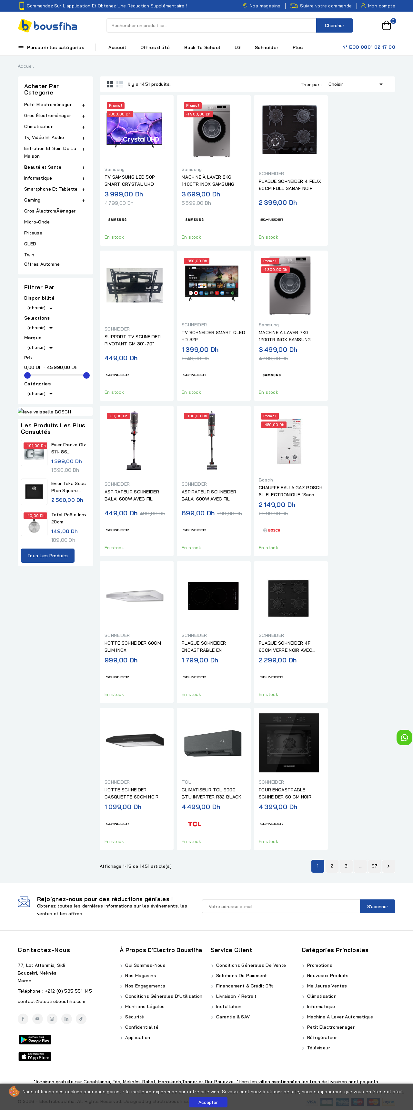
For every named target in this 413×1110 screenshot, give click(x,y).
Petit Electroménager (48, 104)
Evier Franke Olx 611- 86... (68, 448)
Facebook (23, 1019)
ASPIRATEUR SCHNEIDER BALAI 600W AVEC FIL (132, 495)
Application (137, 1037)
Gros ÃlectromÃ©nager (50, 211)
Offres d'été (155, 47)
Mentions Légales (144, 1006)
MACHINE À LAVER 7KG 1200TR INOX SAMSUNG (285, 336)
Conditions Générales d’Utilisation (163, 996)
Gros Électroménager (47, 115)
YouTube (37, 1019)
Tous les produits (47, 556)
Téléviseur (318, 1048)
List (119, 84)
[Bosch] (272, 529)
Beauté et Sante (42, 167)
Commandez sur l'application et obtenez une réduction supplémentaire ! (107, 6)
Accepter (208, 1102)
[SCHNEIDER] (272, 219)
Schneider (266, 47)
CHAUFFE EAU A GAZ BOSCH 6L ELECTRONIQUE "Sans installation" (290, 491)
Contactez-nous (44, 950)
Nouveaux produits (327, 975)
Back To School (202, 47)
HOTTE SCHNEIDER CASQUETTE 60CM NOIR (132, 793)
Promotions (319, 965)
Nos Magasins (140, 975)
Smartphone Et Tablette (51, 189)
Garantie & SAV (232, 1017)
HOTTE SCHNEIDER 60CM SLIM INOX (133, 646)
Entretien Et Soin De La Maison (50, 152)
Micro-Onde (37, 222)
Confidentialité (141, 1027)
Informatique (38, 178)
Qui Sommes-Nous (145, 965)
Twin (29, 255)
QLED (31, 244)
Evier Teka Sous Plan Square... (68, 487)
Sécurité (134, 1017)
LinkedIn (66, 1019)
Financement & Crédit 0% (244, 986)
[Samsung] (117, 219)
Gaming (32, 200)
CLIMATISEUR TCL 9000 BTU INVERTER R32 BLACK (212, 793)
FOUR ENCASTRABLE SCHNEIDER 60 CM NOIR (285, 793)
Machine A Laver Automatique (339, 1017)
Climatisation (39, 126)
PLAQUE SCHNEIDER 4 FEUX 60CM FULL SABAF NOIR (290, 184)
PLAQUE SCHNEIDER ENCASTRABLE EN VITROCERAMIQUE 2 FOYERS (213, 647)
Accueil (117, 47)
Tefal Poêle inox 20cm (69, 518)
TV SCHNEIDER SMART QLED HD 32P (213, 336)
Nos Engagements (144, 986)
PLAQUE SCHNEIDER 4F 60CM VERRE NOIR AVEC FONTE (285, 647)
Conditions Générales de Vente (250, 965)
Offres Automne (42, 264)
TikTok (81, 1019)
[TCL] (194, 823)
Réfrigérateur (321, 1037)
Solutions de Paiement (241, 975)
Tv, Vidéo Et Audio (44, 137)
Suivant (388, 866)
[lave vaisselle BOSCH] (55, 411)
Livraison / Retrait (236, 996)
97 (375, 866)
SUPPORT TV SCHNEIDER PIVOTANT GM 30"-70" (133, 340)
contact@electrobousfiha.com (52, 1001)
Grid (110, 84)
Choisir (356, 84)
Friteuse (33, 233)
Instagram (52, 1019)
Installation (228, 1006)
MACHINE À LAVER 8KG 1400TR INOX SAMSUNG (208, 180)
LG (238, 47)
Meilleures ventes (326, 986)
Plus (298, 47)
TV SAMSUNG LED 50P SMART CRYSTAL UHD (130, 180)
